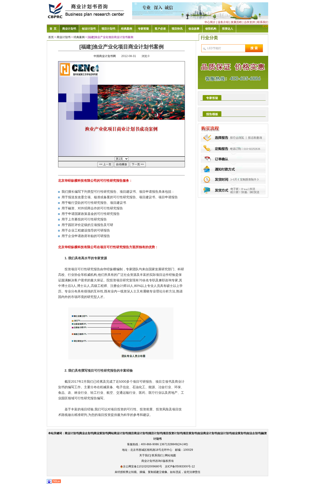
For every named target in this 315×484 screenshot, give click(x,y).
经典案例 (79, 37)
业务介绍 (223, 22)
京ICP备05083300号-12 (180, 466)
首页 (51, 37)
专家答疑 (212, 98)
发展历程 (236, 22)
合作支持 (249, 22)
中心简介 (210, 22)
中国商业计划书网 (105, 56)
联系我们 (262, 22)
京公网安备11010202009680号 (142, 466)
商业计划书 (64, 37)
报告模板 (212, 114)
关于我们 (144, 455)
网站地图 (170, 455)
